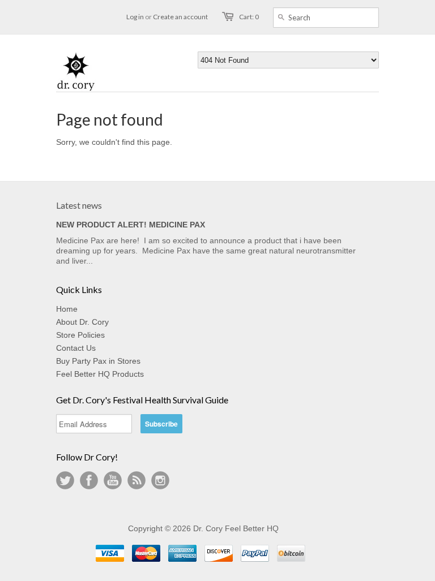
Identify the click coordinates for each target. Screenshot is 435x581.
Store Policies (80, 334)
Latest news (79, 205)
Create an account (180, 16)
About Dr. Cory (82, 321)
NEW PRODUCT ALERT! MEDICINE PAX (130, 224)
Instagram (160, 480)
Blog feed (136, 480)
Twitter (65, 480)
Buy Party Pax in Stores (98, 360)
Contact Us (76, 347)
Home (67, 308)
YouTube (113, 480)
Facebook (89, 480)
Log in (135, 16)
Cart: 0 (249, 16)
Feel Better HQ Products (100, 373)
